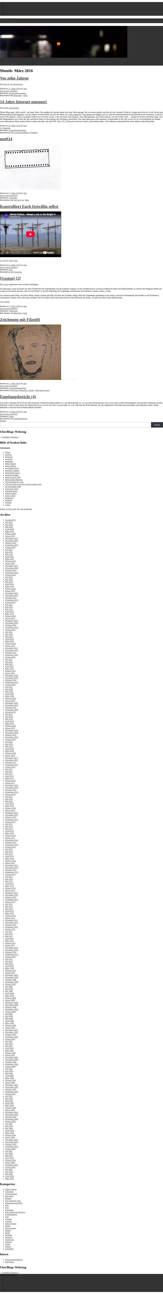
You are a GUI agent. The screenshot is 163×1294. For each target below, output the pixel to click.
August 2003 (10, 1149)
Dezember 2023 (11, 593)
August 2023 (10, 602)
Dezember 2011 (11, 920)
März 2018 (9, 751)
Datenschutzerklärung (14, 1260)
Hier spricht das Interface (15, 1212)
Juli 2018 (8, 742)
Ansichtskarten (11, 1194)
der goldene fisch (12, 468)
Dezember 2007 (11, 1030)
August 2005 (10, 1094)
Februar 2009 (10, 998)
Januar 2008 (10, 1028)
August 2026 (10, 520)
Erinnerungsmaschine (17, 93)
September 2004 (11, 1119)
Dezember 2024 (11, 566)
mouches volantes (12, 470)
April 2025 (9, 557)
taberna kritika (11, 493)
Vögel (7, 1244)
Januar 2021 (10, 673)
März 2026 (9, 531)
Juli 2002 (8, 1169)
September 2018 (11, 737)
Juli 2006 (8, 1069)
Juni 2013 (9, 879)
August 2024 (10, 575)
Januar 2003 (10, 1163)
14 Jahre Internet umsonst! (23, 101)
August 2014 (10, 847)
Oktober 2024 (10, 570)
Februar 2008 (10, 1025)
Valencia (8, 1242)
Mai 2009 (9, 991)
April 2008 (9, 1021)
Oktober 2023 (10, 598)
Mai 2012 (9, 909)
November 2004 (11, 1115)
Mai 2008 (9, 1019)
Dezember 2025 (11, 538)
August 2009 (10, 984)
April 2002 (9, 1176)
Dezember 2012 (11, 893)
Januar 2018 (10, 755)
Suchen (3, 421)
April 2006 (9, 1076)
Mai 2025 (9, 554)
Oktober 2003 (10, 1144)
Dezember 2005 (11, 1085)
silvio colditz (10, 496)
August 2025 (10, 547)
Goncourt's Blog (11, 489)
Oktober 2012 (10, 897)
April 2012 (9, 911)
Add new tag (18, 200)
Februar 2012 (10, 916)
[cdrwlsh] (8, 20)
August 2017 (10, 767)
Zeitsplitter (9, 1249)
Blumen (8, 1198)
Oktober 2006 (10, 1062)
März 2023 (9, 614)
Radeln (8, 1230)
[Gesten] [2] (10, 278)
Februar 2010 (10, 970)
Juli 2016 (8, 797)
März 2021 (9, 669)
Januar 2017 (10, 783)
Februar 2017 (10, 781)
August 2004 (10, 1121)
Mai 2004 (9, 1128)
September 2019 (11, 710)
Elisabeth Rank (11, 491)
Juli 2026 (8, 522)
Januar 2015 (10, 838)
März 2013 (9, 886)
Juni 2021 (9, 662)
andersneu (9, 461)
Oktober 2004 (10, 1117)
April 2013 (9, 884)
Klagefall (8, 457)
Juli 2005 (8, 1096)
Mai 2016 (9, 801)
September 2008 (11, 1009)
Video (25, 95)
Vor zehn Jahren (14, 78)
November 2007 (11, 1032)
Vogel (6, 284)
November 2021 (11, 650)
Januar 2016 (10, 810)
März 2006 (9, 1078)
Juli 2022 (8, 632)
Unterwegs (13, 311)
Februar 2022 (10, 643)
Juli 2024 (8, 577)
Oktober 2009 (10, 980)
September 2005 (11, 1092)
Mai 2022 (9, 637)
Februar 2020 (10, 698)
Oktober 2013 (10, 870)
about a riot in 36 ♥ (13, 477)
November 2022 (11, 623)
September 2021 (11, 655)
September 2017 (11, 765)
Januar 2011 (10, 945)
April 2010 (9, 966)
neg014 (6, 138)
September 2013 (11, 872)
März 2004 (9, 1133)
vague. (7, 505)
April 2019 (9, 721)
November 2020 (11, 678)
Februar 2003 (10, 1160)
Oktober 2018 (10, 735)
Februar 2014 (10, 861)
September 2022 (11, 627)
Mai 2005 (9, 1101)
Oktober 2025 (10, 543)
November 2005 (11, 1087)
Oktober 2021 (10, 653)
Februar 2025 (10, 561)
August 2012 (10, 902)
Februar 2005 (10, 1108)
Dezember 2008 (11, 1003)
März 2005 (9, 1105)
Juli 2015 (8, 824)
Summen (8, 1237)
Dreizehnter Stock (12, 473)
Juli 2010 (8, 959)
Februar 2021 (10, 671)
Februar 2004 (10, 1135)
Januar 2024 (10, 591)
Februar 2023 (10, 616)
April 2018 (9, 749)
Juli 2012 (8, 904)
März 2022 (9, 641)
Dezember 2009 (11, 975)
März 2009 (9, 996)
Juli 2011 (8, 932)
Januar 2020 (10, 701)
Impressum (9, 1262)
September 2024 (11, 573)
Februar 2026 (10, 534)
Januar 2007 (10, 1055)
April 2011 (9, 938)
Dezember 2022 (11, 621)
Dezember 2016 (11, 785)
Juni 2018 (9, 744)
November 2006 (11, 1060)
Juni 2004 (9, 1126)
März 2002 (9, 1179)
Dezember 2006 (11, 1057)
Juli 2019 (8, 714)
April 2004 (9, 1131)
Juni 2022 (9, 634)
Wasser (8, 1246)
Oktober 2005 (10, 1089)
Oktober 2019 (10, 707)
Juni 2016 (9, 799)
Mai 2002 (9, 1174)
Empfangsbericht (20, 419)
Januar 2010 (10, 973)
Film (10, 270)
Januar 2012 (10, 918)
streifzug (8, 500)
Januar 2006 (10, 1083)
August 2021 (10, 657)
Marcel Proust (10, 1224)
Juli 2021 (8, 659)
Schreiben (34, 133)
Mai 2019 (9, 719)
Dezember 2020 (11, 675)
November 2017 (11, 760)
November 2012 (11, 895)
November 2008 (11, 1005)
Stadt (25, 313)
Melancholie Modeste (13, 480)
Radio (11, 416)
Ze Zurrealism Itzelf (13, 487)
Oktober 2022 (10, 625)
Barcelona (9, 1196)
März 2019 (9, 723)
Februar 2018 (10, 753)
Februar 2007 (10, 1053)
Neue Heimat (10, 1228)
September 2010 (11, 954)
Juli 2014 (8, 849)
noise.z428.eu (10, 466)
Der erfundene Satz (13, 1201)
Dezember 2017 (11, 758)
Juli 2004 (8, 1124)
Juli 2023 (8, 605)
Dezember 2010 (11, 948)
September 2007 (11, 1037)
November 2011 (11, 922)
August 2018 (10, 739)
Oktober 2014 (10, 842)
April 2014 (9, 856)
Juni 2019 (9, 717)
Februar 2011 (10, 943)
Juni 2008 (9, 1016)
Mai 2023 (9, 609)
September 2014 (11, 845)
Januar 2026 (10, 536)
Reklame (8, 1235)
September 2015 (11, 820)
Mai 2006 (9, 1073)
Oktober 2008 (10, 1007)
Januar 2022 (10, 646)
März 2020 (9, 696)
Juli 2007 (8, 1041)
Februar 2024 (10, 589)
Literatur (8, 1219)
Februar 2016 (10, 808)
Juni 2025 (9, 552)
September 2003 (11, 1147)
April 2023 (9, 611)
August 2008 (10, 1012)
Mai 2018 (9, 746)
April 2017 (9, 776)
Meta (27, 200)
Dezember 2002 (11, 1165)
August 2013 (10, 874)
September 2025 (11, 545)
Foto (7, 1208)
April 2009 (9, 993)
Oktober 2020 (10, 680)
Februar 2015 (10, 836)
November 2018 (11, 733)
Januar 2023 (10, 618)
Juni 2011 (9, 934)
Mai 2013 (9, 881)
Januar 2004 (10, 1137)
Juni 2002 (9, 1172)
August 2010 (10, 957)
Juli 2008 (8, 1014)
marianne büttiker (12, 475)
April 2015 (9, 831)
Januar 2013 (10, 890)
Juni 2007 (9, 1044)
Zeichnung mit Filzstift (20, 319)
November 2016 (11, 788)
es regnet (8, 459)
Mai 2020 (9, 691)
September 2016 (11, 792)
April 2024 (9, 584)
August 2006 (10, 1067)
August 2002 (10, 1167)
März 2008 (9, 1023)
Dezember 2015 (11, 813)
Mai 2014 (9, 854)
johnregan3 (20, 1275)
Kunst (15, 390)
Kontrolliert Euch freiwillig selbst (29, 206)
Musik (31, 390)
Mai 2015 (9, 829)
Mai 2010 (9, 964)
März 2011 (9, 941)
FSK (15, 261)
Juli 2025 (8, 550)
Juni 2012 (9, 906)
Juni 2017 (9, 772)
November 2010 (11, 950)
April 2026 (9, 529)
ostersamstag (14, 108)
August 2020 (10, 685)
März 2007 (9, 1051)
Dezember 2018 (11, 730)
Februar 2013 (10, 888)
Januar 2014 (10, 863)
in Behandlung (11, 1214)
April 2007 (9, 1048)
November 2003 (11, 1142)
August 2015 (10, 822)
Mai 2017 (9, 774)
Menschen (17, 313)
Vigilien (8, 503)
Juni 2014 (9, 852)
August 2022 (10, 630)
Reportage (17, 95)
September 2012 (11, 900)
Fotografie (13, 198)
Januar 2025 (10, 563)
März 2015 (9, 833)
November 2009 (11, 977)
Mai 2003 (9, 1156)
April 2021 (9, 666)
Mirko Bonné (10, 464)
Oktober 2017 (10, 762)
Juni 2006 (9, 1071)
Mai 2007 (9, 1046)
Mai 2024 (9, 582)
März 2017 (9, 778)
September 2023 (11, 600)
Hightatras (9, 498)
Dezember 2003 (11, 1140)
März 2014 (9, 858)
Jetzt (7, 1217)
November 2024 (11, 568)
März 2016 (9, 806)
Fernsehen (17, 272)
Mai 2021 (9, 664)
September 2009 (11, 982)
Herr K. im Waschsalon (13, 84)
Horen (7, 452)
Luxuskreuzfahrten (21, 133)
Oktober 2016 (10, 790)
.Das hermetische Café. (14, 482)
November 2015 (11, 815)
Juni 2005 (9, 1099)
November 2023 (11, 595)
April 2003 (9, 1158)
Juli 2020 (8, 687)
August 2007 (10, 1039)
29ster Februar (11, 1189)
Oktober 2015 (10, 817)
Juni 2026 (9, 524)
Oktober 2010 (10, 952)
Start (7, 1279)
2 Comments (5, 128)
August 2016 (10, 794)
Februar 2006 (10, 1080)
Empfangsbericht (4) (18, 396)
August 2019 (10, 712)
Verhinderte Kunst (42, 390)
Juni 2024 (9, 579)
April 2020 (9, 694)
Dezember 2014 (11, 840)
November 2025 (11, 541)
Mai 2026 (9, 527)
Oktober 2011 (10, 925)
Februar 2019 (10, 726)
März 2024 (9, 586)
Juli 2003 (8, 1151)
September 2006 (11, 1064)
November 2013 (11, 868)
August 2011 (10, 929)
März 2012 (9, 913)
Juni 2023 (9, 607)
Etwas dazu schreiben (8, 91)
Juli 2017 (8, 769)
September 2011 (11, 927)
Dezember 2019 (11, 703)
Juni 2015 (9, 826)
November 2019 (11, 705)
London (8, 1221)
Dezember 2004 (11, 1112)
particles (8, 454)
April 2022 (9, 639)
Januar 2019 (10, 728)
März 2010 (9, 968)
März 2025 (9, 559)
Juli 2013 (8, 877)
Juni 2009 (9, 989)
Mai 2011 (9, 936)
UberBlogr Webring (10, 437)
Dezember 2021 (11, 648)
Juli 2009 (8, 986)
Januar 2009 (10, 1000)
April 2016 (9, 804)
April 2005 (9, 1103)
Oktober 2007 (10, 1035)
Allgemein (9, 1192)
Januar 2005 (10, 1110)
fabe (25, 89)
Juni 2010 (9, 961)
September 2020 (11, 682)
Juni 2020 (9, 689)
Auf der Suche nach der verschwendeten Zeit (23, 484)
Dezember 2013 (11, 865)
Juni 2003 (9, 1153)
